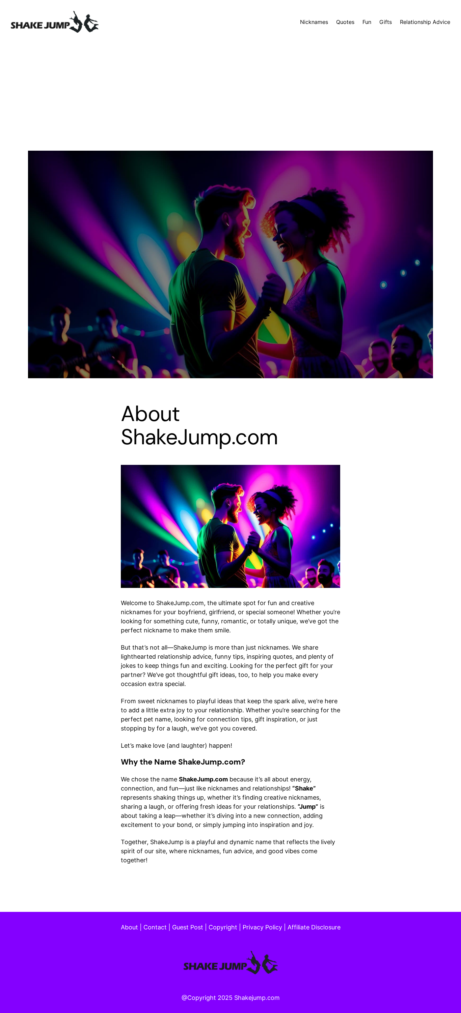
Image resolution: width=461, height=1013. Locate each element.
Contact (155, 927)
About (129, 927)
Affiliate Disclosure (314, 927)
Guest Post (187, 927)
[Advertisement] (230, 103)
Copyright (223, 927)
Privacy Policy (262, 927)
